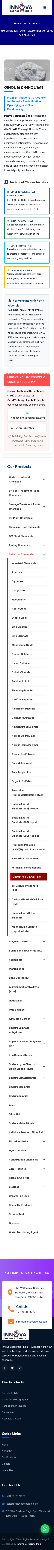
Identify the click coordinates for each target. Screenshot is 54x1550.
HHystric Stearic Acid (25, 858)
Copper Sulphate (22, 654)
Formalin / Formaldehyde (26, 867)
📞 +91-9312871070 (22, 427)
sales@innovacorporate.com (31, 1321)
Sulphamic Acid (21, 681)
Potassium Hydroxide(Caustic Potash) (28, 792)
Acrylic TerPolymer (23, 754)
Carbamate (8, 1412)
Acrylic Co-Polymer (23, 735)
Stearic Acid (19, 617)
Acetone (17, 572)
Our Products (9, 1457)
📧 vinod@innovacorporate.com (27, 415)
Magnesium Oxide (22, 645)
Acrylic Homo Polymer (25, 744)
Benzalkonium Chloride (14, 1405)
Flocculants (19, 599)
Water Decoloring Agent (15, 1399)
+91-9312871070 (25, 1311)
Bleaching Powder (22, 690)
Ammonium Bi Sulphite (25, 726)
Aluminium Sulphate (23, 708)
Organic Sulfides (22, 781)
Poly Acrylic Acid (22, 772)
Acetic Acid (19, 608)
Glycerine (17, 581)
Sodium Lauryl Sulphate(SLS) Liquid (24, 820)
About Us (7, 1450)
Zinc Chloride (20, 626)
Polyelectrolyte (10, 1393)
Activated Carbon (11, 1418)
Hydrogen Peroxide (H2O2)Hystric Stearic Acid (28, 847)
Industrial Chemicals (24, 563)
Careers (6, 1463)
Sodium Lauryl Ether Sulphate (24, 915)
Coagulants (19, 590)
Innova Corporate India (29, 1544)
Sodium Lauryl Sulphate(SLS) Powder (25, 806)
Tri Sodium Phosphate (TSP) (25, 888)
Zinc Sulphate (20, 635)
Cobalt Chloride (21, 672)
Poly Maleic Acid (22, 763)
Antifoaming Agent (23, 699)
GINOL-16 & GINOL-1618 (27, 876)
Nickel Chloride (21, 663)
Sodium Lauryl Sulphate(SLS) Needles (25, 833)
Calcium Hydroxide (23, 717)
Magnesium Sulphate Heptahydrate (24, 929)
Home (17, 23)
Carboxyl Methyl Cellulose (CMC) (27, 901)
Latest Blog (8, 1470)
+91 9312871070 (16, 1496)
